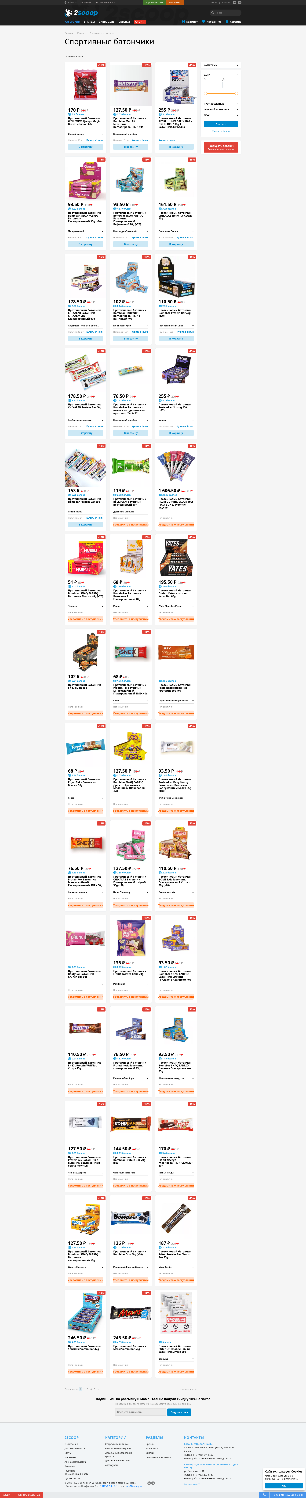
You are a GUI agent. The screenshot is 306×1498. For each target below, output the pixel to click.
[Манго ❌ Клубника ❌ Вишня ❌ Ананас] (130, 606)
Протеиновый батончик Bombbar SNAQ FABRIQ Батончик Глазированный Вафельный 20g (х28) (129, 218)
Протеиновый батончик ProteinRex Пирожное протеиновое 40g (175, 687)
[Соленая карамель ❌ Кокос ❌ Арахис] (85, 892)
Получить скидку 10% (28, 1494)
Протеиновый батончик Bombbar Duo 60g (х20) (129, 1253)
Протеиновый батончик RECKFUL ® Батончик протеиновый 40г (129, 501)
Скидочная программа (158, 1457)
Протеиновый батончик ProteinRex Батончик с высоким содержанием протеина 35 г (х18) (129, 409)
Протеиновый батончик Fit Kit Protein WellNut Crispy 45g (84, 1065)
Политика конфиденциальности (76, 1472)
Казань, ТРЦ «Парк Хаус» (198, 1444)
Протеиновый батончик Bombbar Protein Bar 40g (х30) (175, 313)
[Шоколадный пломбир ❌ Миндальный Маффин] (130, 420)
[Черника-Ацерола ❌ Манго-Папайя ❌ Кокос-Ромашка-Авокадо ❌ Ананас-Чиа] (85, 1173)
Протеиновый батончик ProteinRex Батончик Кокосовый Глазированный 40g (129, 595)
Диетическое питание (117, 1460)
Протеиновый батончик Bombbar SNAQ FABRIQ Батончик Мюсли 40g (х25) (85, 593)
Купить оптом (154, 2)
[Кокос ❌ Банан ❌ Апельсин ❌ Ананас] (85, 798)
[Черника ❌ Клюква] (85, 606)
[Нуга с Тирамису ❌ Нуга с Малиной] (130, 892)
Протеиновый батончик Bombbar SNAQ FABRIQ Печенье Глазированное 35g (175, 1067)
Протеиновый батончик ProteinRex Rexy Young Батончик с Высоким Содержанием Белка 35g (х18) (175, 785)
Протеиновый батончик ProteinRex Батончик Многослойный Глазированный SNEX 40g (130, 689)
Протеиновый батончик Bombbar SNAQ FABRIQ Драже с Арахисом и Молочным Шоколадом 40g (129, 785)
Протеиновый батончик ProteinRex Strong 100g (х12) (175, 407)
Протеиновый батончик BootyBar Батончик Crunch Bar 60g (84, 974)
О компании (71, 1443)
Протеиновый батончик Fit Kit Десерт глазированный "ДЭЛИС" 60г (176, 1161)
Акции (140, 21)
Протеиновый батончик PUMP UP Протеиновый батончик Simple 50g (175, 1349)
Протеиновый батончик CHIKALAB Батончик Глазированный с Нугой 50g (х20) (129, 881)
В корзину (85, 147)
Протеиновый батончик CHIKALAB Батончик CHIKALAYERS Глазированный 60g (84, 314)
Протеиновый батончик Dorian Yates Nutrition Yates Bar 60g (175, 593)
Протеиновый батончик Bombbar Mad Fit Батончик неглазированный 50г (129, 122)
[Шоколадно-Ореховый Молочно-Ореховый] (130, 231)
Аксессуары (111, 1464)
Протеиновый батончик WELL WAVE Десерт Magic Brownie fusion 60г (84, 121)
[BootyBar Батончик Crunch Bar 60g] (85, 938)
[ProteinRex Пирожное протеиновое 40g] (176, 652)
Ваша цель (107, 21)
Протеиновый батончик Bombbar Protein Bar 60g (84, 500)
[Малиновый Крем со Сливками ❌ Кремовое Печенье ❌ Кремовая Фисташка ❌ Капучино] (130, 1267)
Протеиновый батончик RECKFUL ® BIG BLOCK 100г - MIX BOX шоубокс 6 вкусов (176, 503)
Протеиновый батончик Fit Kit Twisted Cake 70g (129, 972)
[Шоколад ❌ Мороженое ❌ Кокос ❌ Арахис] (176, 1359)
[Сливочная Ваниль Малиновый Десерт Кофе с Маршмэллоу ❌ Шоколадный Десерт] (176, 231)
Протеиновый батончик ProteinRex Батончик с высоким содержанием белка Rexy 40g (84, 1161)
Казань (72, 2)
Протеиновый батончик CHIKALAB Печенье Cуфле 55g (175, 215)
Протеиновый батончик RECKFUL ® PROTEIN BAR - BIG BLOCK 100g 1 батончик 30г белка (175, 122)
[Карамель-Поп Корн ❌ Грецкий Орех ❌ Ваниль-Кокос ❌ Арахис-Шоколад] (130, 1078)
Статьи (68, 1452)
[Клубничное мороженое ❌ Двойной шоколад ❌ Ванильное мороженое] (176, 798)
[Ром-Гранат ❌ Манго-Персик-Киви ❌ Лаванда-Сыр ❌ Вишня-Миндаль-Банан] (130, 984)
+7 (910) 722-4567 (220, 2)
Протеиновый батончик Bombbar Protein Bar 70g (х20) (129, 1160)
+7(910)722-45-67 (107, 1485)
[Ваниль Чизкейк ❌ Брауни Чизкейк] (176, 892)
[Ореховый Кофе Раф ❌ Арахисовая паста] (130, 1173)
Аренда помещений (76, 1461)
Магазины (70, 1457)
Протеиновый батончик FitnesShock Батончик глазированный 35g (129, 1065)
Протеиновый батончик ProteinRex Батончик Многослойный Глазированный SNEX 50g (85, 881)
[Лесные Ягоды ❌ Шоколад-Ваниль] (176, 1173)
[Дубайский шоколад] (130, 512)
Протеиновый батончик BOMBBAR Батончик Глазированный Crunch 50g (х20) (175, 881)
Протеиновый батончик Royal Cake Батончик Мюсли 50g (84, 782)
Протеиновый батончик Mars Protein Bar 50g (129, 1347)
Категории (72, 21)
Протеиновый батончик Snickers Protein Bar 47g (84, 1347)
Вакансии (70, 1466)
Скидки (124, 21)
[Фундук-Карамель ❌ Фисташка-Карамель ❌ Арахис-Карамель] (85, 1267)
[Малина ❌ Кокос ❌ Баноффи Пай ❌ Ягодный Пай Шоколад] (176, 420)
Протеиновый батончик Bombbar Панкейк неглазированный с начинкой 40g (129, 314)
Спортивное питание (117, 1443)
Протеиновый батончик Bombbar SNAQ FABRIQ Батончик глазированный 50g (84, 1256)
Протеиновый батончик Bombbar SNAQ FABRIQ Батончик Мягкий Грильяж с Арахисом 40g (175, 975)
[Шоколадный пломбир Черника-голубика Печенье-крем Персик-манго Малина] (130, 134)
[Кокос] (130, 700)
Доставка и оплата (75, 1448)
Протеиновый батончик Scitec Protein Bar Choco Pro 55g (175, 1254)
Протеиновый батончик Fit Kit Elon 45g (84, 686)
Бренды (89, 21)
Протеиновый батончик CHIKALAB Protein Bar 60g (84, 406)
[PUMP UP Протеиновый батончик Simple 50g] (176, 1313)
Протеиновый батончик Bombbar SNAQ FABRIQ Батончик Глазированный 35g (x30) (85, 217)
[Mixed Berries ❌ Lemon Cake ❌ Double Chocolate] (176, 1267)
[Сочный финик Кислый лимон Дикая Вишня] (85, 134)
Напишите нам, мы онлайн (288, 1494)
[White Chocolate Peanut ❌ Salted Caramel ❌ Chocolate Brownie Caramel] (176, 606)
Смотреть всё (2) (192, 1484)
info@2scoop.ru (134, 1485)
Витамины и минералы (118, 1448)
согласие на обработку (152, 1403)
